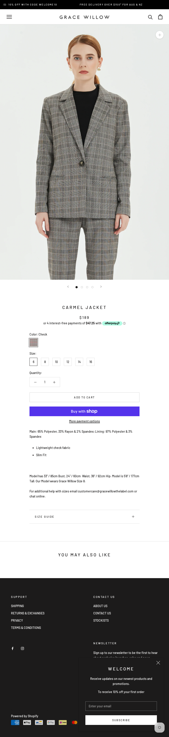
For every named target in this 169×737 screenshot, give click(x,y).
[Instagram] (22, 647)
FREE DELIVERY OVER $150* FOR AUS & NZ (104, 4)
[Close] (158, 663)
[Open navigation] (9, 17)
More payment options (84, 421)
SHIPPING (17, 606)
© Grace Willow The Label (33, 710)
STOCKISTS (101, 620)
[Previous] (68, 287)
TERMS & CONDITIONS (26, 628)
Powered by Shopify (24, 716)
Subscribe (121, 720)
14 (79, 362)
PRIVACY (17, 620)
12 (67, 362)
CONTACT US (102, 613)
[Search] (150, 17)
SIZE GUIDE (45, 516)
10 (56, 362)
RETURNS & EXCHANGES (27, 613)
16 (90, 362)
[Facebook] (12, 647)
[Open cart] (160, 16)
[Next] (101, 287)
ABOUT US (100, 606)
